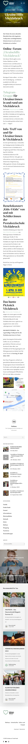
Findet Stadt (6, 508)
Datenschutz (22, 729)
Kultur (5, 522)
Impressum (16, 729)
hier (7, 124)
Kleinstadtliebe (7, 516)
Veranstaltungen (8, 534)
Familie (5, 505)
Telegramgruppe (14, 109)
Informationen (10, 10)
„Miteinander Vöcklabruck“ (13, 312)
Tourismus (6, 531)
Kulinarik (5, 519)
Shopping (6, 528)
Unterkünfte (14, 723)
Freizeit (5, 510)
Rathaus (19, 10)
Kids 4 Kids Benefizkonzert (10, 232)
